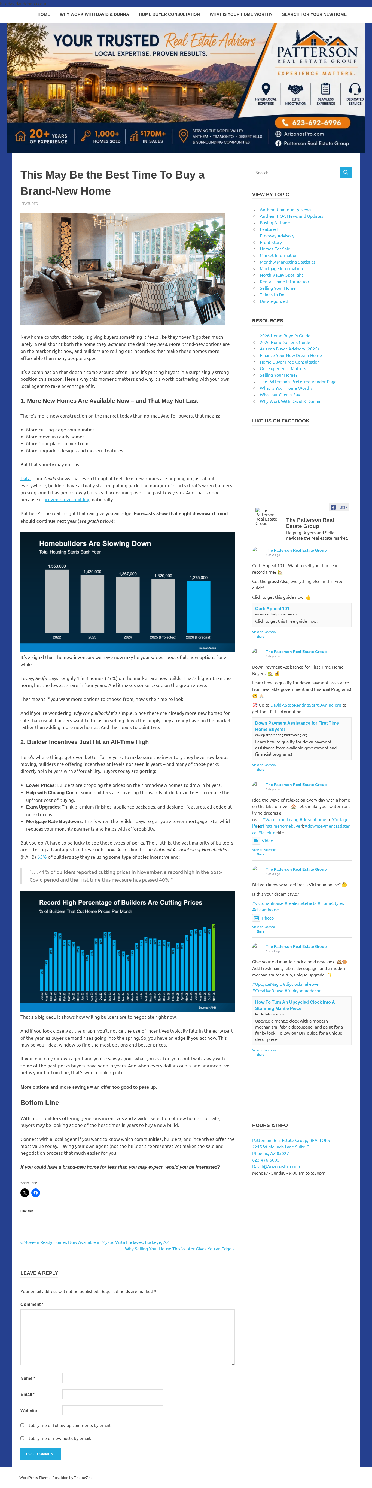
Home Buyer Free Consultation (290, 361)
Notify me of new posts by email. (59, 1438)
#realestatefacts (300, 903)
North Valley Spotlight (281, 274)
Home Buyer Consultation (169, 14)
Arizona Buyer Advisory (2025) (289, 348)
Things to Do (272, 294)
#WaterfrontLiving (280, 819)
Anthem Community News (285, 209)
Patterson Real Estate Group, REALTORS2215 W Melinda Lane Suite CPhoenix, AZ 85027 (291, 1146)
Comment (31, 1304)
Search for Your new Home (314, 14)
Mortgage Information (281, 268)
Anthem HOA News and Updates (291, 216)
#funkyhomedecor (303, 990)
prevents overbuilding (67, 499)
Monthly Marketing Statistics (287, 261)
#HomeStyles (331, 903)
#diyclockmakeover (301, 984)
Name (27, 1378)
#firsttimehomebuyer (281, 825)
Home (44, 14)
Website (28, 1410)
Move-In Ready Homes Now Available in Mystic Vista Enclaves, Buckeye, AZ (96, 1242)
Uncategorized (274, 301)
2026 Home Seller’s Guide (285, 342)
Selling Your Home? (278, 374)
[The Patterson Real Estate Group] (268, 516)
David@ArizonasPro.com (276, 1166)
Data (25, 478)
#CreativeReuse (267, 990)
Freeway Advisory (277, 235)
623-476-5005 (265, 1159)
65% (42, 857)
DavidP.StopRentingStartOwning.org (305, 704)
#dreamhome (313, 819)
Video (267, 840)
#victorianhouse (267, 903)
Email (27, 1394)
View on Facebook (264, 632)
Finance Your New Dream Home (291, 355)
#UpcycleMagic (267, 984)
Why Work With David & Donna (94, 14)
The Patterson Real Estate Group (296, 550)
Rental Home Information (284, 281)
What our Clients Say (280, 394)
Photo (268, 917)
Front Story (271, 242)
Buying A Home (275, 222)
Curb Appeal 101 (272, 608)
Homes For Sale (275, 248)
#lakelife (266, 832)
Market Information (279, 255)
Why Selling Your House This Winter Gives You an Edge (178, 1248)
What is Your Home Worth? (241, 14)
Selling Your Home (278, 288)
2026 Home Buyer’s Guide (285, 335)
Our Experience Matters (283, 368)
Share (260, 636)
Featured (29, 203)
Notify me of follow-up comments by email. (69, 1425)
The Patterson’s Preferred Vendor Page (298, 381)
